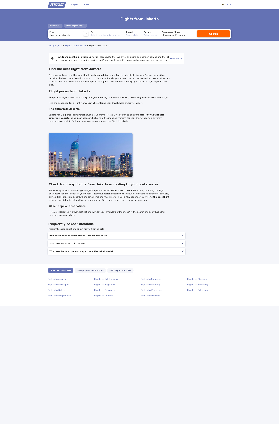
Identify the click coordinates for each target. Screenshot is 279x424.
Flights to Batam (56, 290)
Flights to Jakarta (57, 279)
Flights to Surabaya (151, 279)
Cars (86, 4)
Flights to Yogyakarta (105, 284)
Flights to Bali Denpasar (106, 279)
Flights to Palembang (198, 290)
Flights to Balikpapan (58, 284)
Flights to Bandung (150, 284)
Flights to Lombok (103, 295)
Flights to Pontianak (151, 290)
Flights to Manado (150, 295)
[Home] (57, 4)
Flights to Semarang (197, 284)
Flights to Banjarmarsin (59, 295)
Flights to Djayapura (104, 290)
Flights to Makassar (197, 279)
